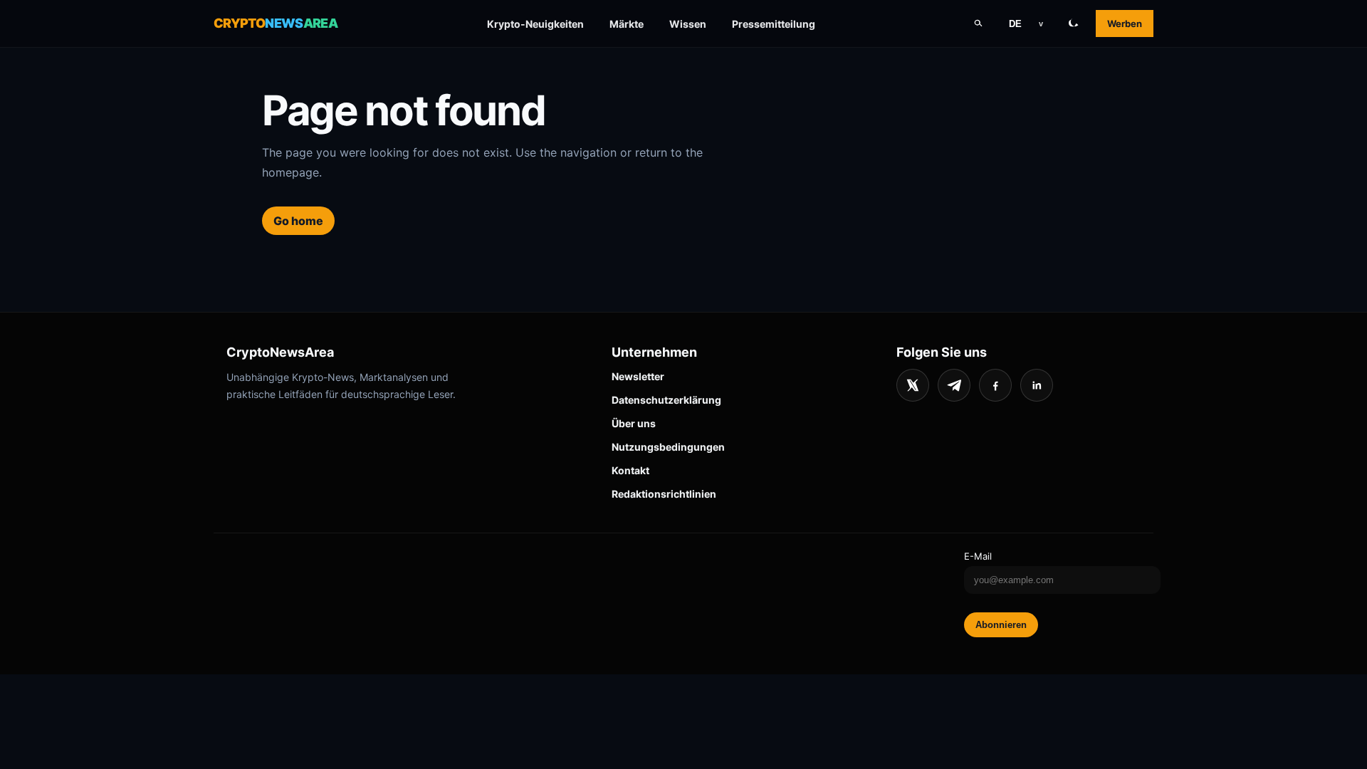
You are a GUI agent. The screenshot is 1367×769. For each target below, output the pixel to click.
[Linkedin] (1036, 385)
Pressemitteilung (773, 24)
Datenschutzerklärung (666, 400)
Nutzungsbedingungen (668, 447)
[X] (912, 385)
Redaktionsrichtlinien (664, 494)
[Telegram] (954, 385)
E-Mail (978, 556)
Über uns (634, 423)
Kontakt (630, 470)
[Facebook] (995, 385)
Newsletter (638, 376)
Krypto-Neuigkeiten (535, 24)
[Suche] (978, 23)
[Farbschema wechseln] (1073, 23)
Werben (1124, 23)
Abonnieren (1001, 624)
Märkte (626, 24)
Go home (298, 221)
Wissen (687, 24)
